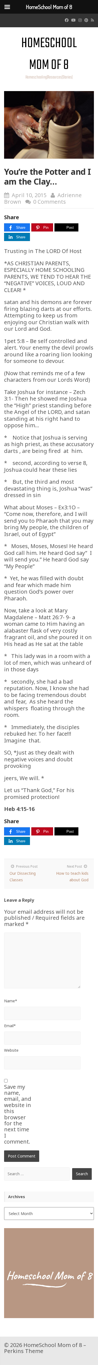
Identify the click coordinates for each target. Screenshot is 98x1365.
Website (11, 1050)
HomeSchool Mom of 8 (49, 54)
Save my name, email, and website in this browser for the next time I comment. (17, 1114)
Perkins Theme (23, 1351)
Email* (10, 1025)
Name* (10, 1000)
